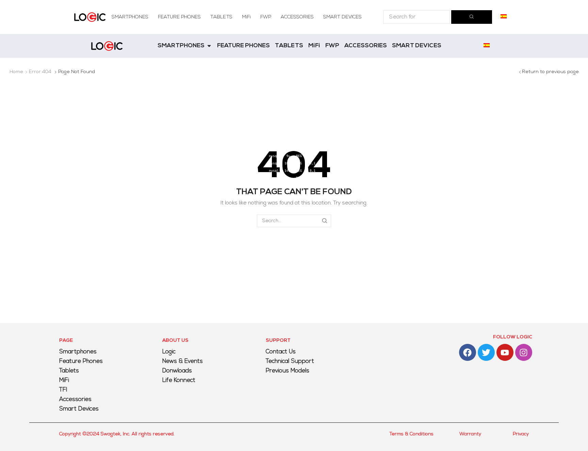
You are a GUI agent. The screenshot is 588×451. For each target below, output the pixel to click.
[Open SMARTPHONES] (209, 45)
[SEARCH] (324, 221)
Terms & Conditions (411, 434)
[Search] (471, 17)
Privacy (521, 434)
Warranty (470, 434)
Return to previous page (550, 71)
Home (16, 71)
